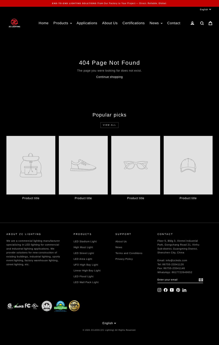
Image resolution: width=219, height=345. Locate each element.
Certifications (133, 23)
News (155, 23)
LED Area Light (83, 259)
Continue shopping (109, 76)
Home (44, 23)
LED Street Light (84, 253)
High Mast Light (83, 247)
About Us (110, 23)
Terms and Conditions (129, 253)
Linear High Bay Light (87, 270)
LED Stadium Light (85, 241)
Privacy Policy (124, 259)
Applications (87, 23)
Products (61, 23)
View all (109, 125)
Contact (173, 23)
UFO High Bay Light (86, 264)
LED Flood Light (84, 276)
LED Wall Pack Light (86, 282)
